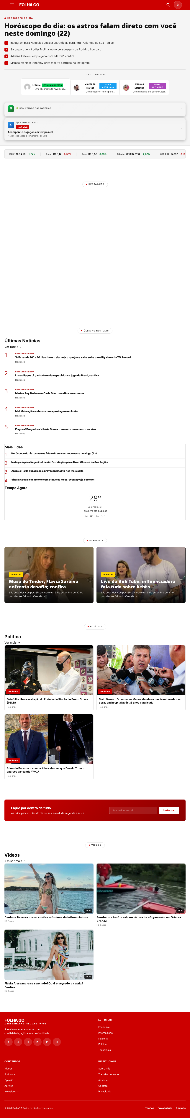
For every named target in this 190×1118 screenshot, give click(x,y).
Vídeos (8, 1068)
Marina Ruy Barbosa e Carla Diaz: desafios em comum (49, 393)
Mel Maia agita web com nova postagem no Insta (46, 411)
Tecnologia (104, 1049)
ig (28, 1041)
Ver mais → (12, 642)
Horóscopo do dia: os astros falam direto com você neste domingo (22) (90, 29)
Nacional (103, 1038)
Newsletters (11, 1091)
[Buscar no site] (168, 5)
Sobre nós (104, 1068)
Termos (149, 1107)
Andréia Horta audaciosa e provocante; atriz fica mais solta (47, 470)
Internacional (105, 1032)
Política (102, 1044)
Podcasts (9, 1074)
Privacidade (105, 1091)
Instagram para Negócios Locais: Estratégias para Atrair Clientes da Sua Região (59, 462)
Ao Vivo (8, 1085)
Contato (103, 1085)
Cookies (181, 1107)
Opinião (8, 1080)
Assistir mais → (15, 861)
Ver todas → (13, 347)
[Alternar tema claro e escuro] (178, 5)
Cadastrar (169, 810)
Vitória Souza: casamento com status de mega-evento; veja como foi (52, 479)
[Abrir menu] (12, 5)
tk (57, 1041)
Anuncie (103, 1080)
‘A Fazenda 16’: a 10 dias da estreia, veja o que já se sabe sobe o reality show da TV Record (73, 357)
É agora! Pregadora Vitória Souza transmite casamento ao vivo (55, 429)
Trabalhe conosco (108, 1074)
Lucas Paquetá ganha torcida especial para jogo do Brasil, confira (57, 375)
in (47, 1041)
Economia (103, 1027)
